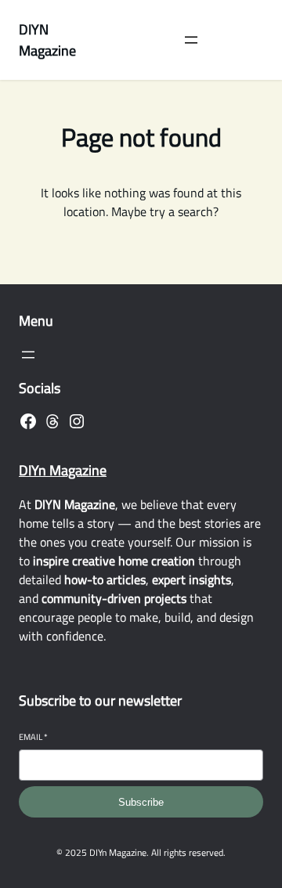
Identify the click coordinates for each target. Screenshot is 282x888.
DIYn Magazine (63, 470)
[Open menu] (191, 40)
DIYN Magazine (47, 40)
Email (33, 737)
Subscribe (141, 802)
